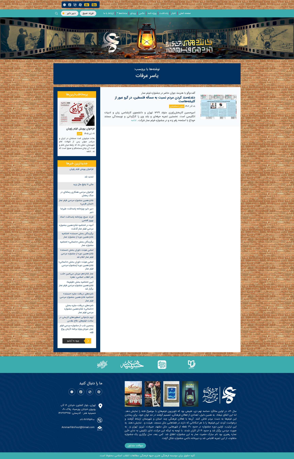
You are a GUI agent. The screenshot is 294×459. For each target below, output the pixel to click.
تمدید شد (89, 177)
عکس (142, 13)
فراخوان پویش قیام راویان (81, 169)
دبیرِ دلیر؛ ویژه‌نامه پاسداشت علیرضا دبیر (76, 210)
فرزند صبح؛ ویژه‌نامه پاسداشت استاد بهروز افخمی (76, 218)
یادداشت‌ (163, 13)
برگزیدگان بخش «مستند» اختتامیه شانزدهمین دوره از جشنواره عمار (77, 235)
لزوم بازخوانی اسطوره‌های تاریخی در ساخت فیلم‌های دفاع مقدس (76, 318)
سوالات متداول (135, 446)
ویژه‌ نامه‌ (152, 13)
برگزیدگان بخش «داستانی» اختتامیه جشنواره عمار (76, 243)
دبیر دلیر (71, 13)
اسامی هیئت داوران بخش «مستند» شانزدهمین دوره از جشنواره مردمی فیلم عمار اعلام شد (76, 253)
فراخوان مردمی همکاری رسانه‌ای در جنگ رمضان (77, 193)
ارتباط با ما (108, 13)
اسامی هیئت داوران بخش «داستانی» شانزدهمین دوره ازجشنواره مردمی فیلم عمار (75, 265)
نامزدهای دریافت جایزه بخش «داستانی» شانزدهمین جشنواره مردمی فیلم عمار (78, 309)
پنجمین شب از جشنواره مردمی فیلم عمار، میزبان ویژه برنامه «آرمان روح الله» (76, 329)
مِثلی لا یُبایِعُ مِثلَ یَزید (83, 184)
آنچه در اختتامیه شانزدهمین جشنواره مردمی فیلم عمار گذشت (76, 226)
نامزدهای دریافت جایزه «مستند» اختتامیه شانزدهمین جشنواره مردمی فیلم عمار (76, 297)
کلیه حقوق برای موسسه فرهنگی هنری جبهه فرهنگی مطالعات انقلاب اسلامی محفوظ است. (147, 456)
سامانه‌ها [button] (123, 13)
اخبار (173, 13)
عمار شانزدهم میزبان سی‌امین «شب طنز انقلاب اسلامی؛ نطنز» (76, 275)
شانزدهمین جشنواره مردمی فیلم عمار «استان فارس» (76, 202)
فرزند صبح (88, 13)
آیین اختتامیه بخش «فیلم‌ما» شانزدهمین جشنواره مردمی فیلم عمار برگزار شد (76, 285)
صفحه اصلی (185, 13)
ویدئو (133, 13)
